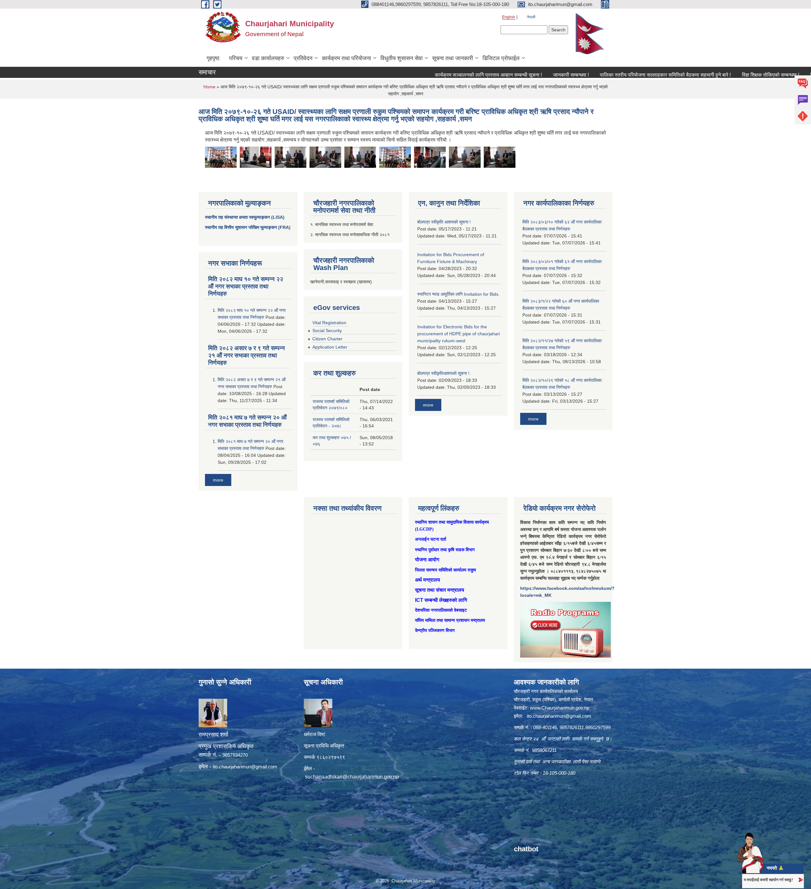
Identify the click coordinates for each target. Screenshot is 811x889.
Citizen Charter (327, 338)
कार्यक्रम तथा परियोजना (346, 58)
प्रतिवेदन (303, 58)
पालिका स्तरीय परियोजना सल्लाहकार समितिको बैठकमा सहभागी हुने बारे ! (629, 75)
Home (209, 86)
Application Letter (329, 347)
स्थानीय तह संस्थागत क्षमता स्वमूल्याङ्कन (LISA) (244, 217)
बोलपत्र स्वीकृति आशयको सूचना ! (444, 221)
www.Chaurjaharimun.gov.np (559, 707)
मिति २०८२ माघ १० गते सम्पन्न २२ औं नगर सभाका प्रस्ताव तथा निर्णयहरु (245, 286)
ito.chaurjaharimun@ (234, 766)
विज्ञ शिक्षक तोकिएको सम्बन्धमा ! (734, 75)
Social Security (327, 330)
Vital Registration (329, 322)
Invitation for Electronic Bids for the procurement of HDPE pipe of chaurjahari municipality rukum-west (458, 333)
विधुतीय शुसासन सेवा (401, 58)
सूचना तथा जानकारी (452, 58)
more (218, 479)
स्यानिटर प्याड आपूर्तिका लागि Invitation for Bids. (458, 294)
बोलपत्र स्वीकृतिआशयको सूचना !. (444, 373)
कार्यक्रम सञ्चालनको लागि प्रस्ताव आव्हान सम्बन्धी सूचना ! (452, 75)
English (508, 17)
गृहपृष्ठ (213, 58)
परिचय (235, 58)
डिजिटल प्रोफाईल (501, 58)
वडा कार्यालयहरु (268, 58)
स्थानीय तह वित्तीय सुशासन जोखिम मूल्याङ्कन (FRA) (248, 227)
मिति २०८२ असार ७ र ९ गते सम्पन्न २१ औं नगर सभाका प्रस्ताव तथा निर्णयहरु (246, 355)
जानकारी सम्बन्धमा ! (535, 75)
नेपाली (531, 17)
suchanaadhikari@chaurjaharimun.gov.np (352, 776)
